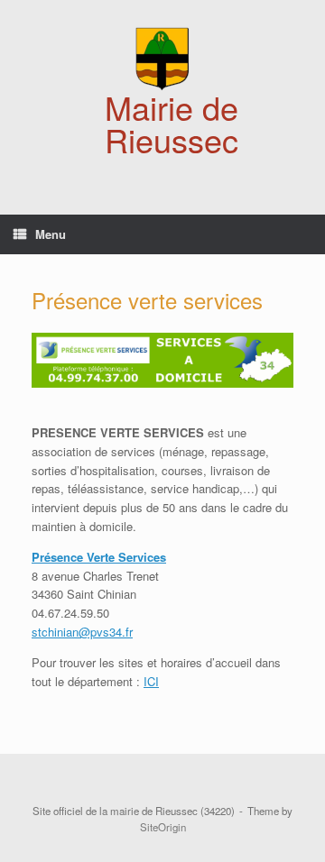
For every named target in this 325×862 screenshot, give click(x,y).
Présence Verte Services (99, 556)
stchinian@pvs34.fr (82, 631)
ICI (151, 681)
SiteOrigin (163, 827)
